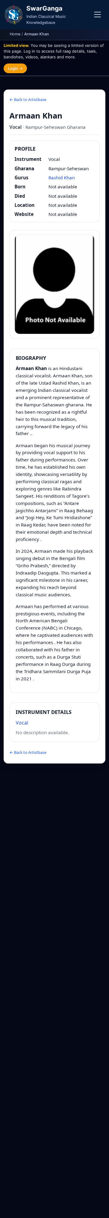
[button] (54, 284)
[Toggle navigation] (97, 14)
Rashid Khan (61, 177)
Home (15, 34)
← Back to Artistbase (27, 99)
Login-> (15, 68)
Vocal (22, 722)
